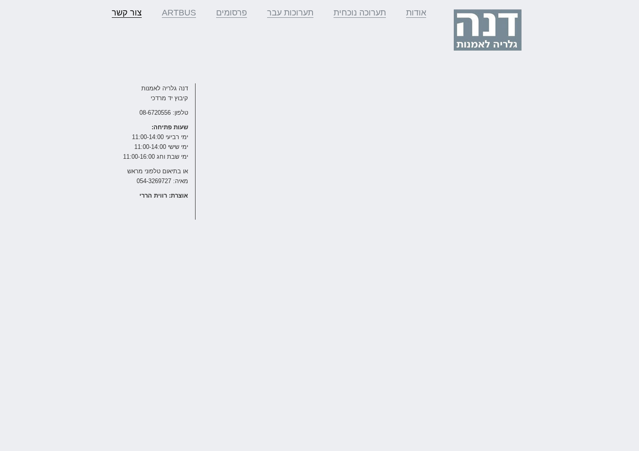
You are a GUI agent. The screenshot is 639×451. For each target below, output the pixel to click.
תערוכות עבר (290, 12)
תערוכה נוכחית (360, 12)
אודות (416, 12)
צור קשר (127, 12)
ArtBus (179, 12)
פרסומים (231, 12)
